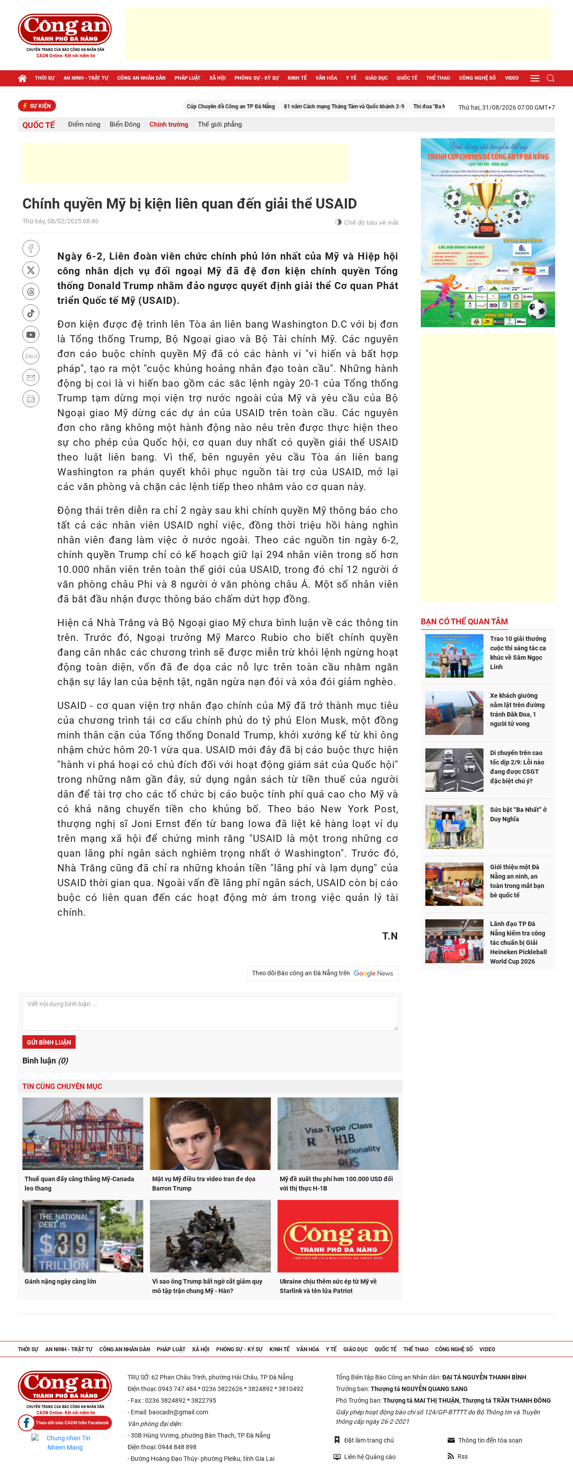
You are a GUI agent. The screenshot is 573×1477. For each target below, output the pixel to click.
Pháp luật (188, 78)
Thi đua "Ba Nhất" (402, 106)
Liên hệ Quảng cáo (370, 1456)
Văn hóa (326, 78)
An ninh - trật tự (86, 78)
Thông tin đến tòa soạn (490, 1440)
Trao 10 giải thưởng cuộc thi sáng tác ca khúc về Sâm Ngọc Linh (518, 652)
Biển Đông (125, 124)
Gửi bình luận (49, 1042)
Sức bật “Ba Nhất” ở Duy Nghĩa (518, 814)
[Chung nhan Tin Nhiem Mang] (65, 1443)
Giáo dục (376, 78)
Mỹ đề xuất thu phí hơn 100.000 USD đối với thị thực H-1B (336, 1183)
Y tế (351, 78)
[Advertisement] (338, 33)
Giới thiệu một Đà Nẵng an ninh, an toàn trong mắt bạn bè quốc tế (517, 881)
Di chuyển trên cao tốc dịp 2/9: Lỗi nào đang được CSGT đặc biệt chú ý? (517, 767)
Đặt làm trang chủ (369, 1440)
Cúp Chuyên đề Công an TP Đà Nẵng (198, 106)
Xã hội (218, 78)
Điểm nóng (84, 124)
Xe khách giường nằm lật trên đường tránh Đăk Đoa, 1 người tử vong (517, 709)
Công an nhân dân (141, 78)
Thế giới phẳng (220, 124)
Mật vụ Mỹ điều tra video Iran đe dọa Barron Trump (204, 1183)
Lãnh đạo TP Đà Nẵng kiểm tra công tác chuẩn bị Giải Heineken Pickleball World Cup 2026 (518, 942)
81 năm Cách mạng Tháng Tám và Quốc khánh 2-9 (312, 106)
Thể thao (438, 78)
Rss (463, 1456)
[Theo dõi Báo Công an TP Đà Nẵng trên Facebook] (65, 1423)
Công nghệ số (477, 78)
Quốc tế (407, 78)
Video (512, 78)
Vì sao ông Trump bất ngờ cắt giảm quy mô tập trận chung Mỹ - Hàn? (207, 1286)
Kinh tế (297, 78)
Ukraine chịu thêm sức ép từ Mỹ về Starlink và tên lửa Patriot (328, 1286)
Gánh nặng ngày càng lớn (60, 1281)
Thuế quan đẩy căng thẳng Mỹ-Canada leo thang (79, 1183)
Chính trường (169, 124)
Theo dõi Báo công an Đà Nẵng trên (302, 973)
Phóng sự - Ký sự (257, 78)
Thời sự (45, 78)
